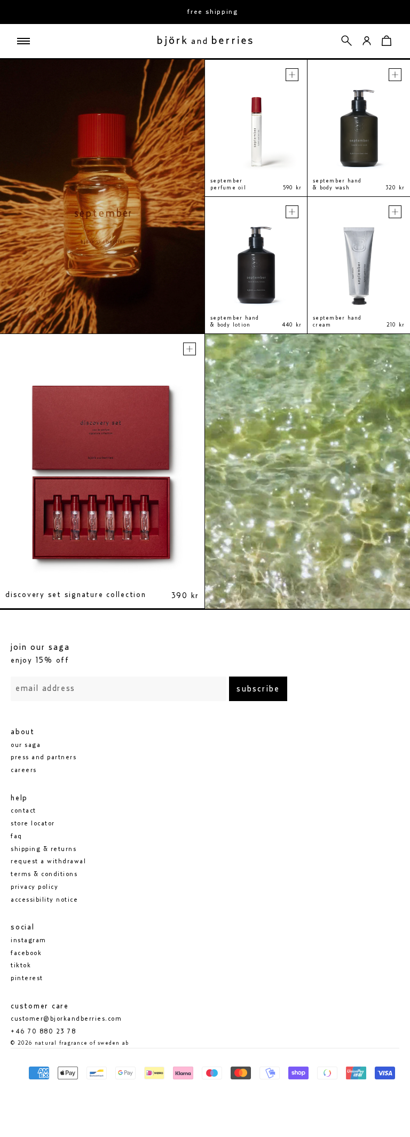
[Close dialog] (387, 446)
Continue (108, 618)
